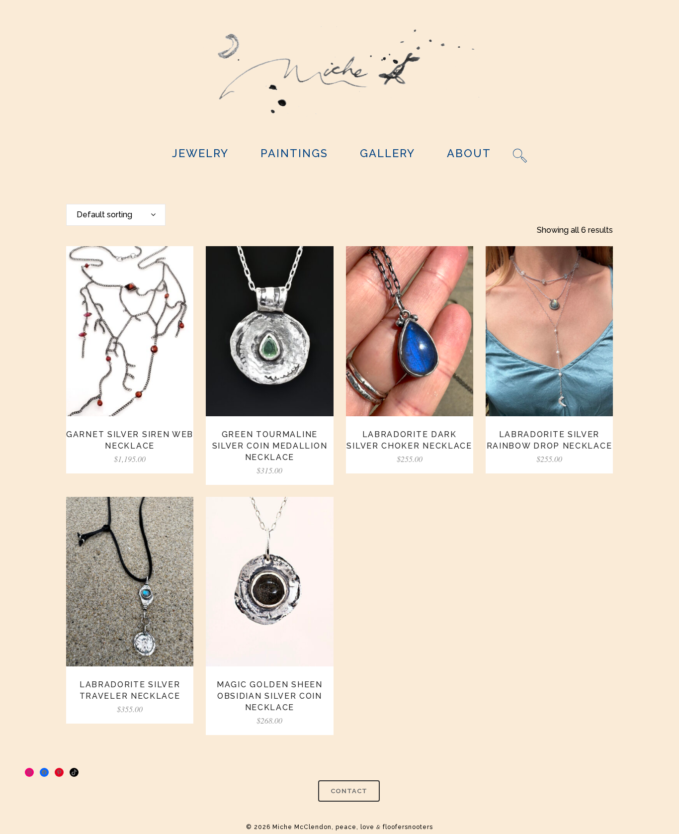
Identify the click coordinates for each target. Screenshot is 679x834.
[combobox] (116, 215)
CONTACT (349, 791)
